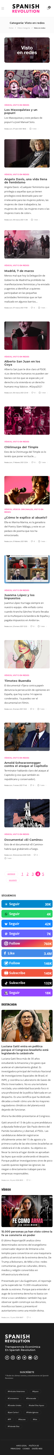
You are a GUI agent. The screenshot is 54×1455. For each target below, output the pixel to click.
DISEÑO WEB (37, 1448)
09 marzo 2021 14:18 (20, 220)
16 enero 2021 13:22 (20, 709)
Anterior (11, 874)
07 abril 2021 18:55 (19, 129)
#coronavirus (13, 1398)
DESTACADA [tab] (9, 1004)
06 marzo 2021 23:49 (20, 393)
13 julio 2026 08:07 (16, 1317)
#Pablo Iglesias (32, 1412)
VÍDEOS (8, 105)
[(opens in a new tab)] (27, 153)
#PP (9, 1419)
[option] (27, 1096)
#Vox (35, 1419)
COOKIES (26, 1448)
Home (11, 28)
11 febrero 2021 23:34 (20, 462)
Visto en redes (21, 105)
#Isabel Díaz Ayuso (36, 1405)
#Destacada (31, 1398)
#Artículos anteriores (16, 1391)
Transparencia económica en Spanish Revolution (22, 1348)
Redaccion (8, 129)
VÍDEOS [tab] (6, 1189)
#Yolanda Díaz (13, 1426)
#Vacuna (21, 1419)
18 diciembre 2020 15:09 (21, 855)
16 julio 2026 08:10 (16, 1180)
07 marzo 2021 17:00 (20, 308)
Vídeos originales (23, 509)
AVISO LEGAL (21, 1445)
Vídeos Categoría (23, 28)
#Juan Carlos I (13, 1412)
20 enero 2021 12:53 (20, 626)
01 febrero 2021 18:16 (20, 541)
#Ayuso (35, 1391)
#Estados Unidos (14, 1405)
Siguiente (13, 880)
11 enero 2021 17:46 (20, 785)
